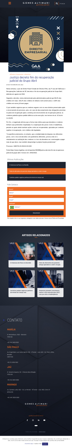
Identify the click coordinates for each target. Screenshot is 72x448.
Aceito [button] (45, 444)
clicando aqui (29, 443)
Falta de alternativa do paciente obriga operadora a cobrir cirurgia (27, 171)
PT (60, 4)
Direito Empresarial (17, 74)
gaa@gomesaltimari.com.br (36, 416)
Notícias (28, 74)
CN (64, 4)
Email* (11, 196)
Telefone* (12, 203)
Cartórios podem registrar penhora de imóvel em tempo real (26, 177)
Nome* (11, 189)
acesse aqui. (42, 432)
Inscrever (36, 213)
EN (62, 4)
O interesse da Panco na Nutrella (18, 165)
